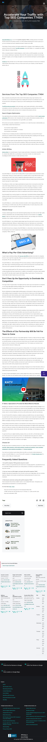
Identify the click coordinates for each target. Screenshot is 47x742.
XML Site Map (6, 726)
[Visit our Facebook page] (37, 500)
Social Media (6, 693)
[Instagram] (7, 586)
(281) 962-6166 (18, 581)
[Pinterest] (4, 586)
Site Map (5, 699)
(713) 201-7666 (18, 605)
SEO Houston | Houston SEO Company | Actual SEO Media (11, 717)
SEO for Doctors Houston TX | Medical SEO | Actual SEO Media (36, 721)
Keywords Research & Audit (9, 697)
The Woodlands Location (17, 596)
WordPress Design (30, 710)
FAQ (43, 372)
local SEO (4, 447)
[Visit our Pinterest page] (40, 500)
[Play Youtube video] (23, 389)
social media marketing (19, 447)
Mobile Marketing (7, 714)
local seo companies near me (16, 536)
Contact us (4, 61)
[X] (1, 586)
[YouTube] (9, 586)
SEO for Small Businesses (32, 724)
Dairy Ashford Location (39, 575)
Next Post (40, 505)
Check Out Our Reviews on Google (12, 665)
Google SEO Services (7, 712)
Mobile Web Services (31, 708)
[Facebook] (14, 588)
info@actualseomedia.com (7, 705)
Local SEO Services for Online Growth (11, 708)
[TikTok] (2, 612)
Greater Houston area (37, 454)
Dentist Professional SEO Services (33, 718)
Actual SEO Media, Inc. (7, 39)
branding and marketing (30, 447)
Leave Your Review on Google (35, 665)
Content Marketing (7, 691)
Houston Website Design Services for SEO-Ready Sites (35, 713)
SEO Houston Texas (7, 686)
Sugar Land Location (17, 574)
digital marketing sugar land (15, 542)
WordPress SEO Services (8, 695)
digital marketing (10, 447)
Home (10, 21)
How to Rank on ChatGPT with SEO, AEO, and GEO (15, 525)
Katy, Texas (11, 486)
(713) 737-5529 (6, 579)
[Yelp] (40, 591)
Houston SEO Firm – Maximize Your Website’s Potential (11, 723)
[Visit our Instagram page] (43, 500)
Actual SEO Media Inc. (28, 739)
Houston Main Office (28, 595)
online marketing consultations (15, 449)
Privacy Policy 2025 (7, 729)
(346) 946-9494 (42, 584)
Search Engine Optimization (9, 565)
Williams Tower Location (4, 596)
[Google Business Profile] (15, 612)
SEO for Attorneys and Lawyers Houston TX (36, 716)
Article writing (5, 152)
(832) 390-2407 (7, 605)
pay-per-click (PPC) (24, 256)
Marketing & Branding (7, 688)
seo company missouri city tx (14, 547)
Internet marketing (28, 449)
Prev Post (7, 505)
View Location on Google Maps (11, 672)
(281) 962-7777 (30, 581)
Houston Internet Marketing (9, 720)
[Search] (22, 513)
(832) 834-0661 (30, 602)
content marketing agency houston (15, 531)
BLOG (44, 374)
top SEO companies (20, 48)
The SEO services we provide (8, 106)
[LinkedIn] (6, 586)
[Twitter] (24, 588)
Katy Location (27, 574)
